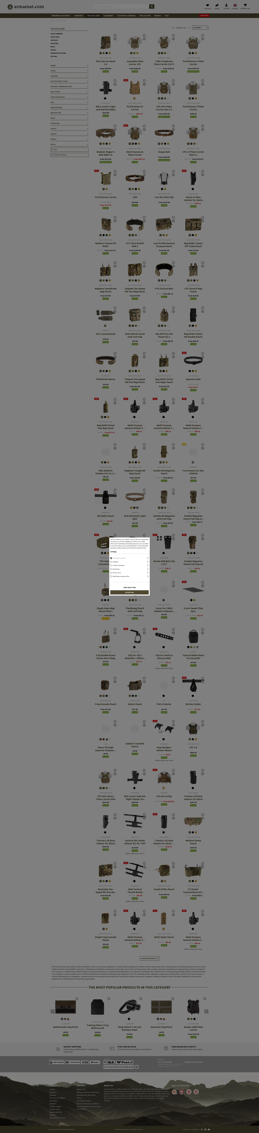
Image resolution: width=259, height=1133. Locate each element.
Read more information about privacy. (134, 548)
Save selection (129, 587)
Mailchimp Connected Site (121, 576)
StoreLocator (117, 573)
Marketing (116, 569)
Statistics (115, 562)
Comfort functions (118, 565)
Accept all (129, 592)
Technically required (119, 558)
